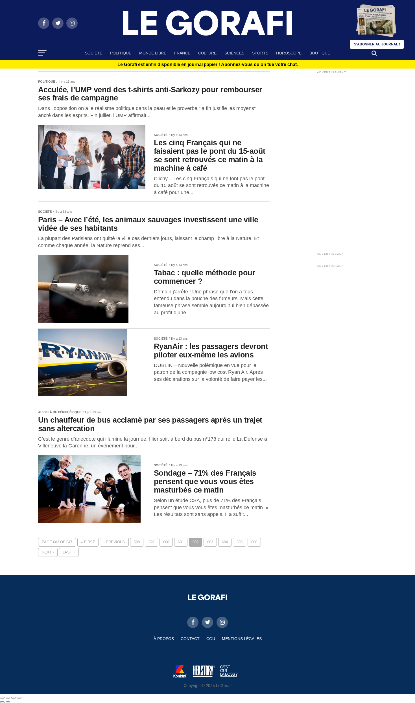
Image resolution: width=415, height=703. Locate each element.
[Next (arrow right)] (8, 702)
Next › (48, 552)
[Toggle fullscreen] (13, 697)
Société (93, 53)
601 (181, 542)
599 (151, 542)
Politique (120, 53)
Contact (190, 638)
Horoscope (289, 53)
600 (166, 542)
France (182, 53)
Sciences (234, 53)
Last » (69, 552)
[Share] (8, 697)
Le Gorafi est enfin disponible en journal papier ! (207, 64)
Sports (260, 53)
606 (254, 542)
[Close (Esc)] (2, 697)
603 (210, 542)
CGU (210, 638)
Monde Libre (152, 53)
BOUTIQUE (319, 53)
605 (240, 542)
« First (88, 542)
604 (225, 542)
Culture (207, 53)
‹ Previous (114, 542)
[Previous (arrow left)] (2, 702)
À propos (164, 638)
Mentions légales (242, 638)
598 (137, 542)
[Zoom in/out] (19, 697)
